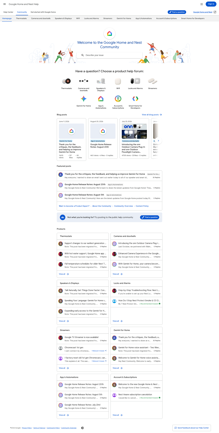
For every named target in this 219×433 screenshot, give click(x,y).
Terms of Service (39, 428)
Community (22, 12)
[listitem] (71, 139)
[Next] (158, 140)
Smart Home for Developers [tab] (192, 18)
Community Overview (123, 206)
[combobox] (109, 55)
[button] (5, 4)
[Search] (83, 55)
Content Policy (142, 206)
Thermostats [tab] (21, 18)
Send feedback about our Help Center (193, 428)
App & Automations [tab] (144, 18)
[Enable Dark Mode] (82, 428)
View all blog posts (150, 115)
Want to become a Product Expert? (74, 206)
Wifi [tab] (78, 18)
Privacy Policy (27, 428)
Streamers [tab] (107, 18)
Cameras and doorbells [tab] (40, 18)
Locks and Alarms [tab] (91, 18)
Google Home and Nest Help (24, 4)
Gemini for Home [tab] (124, 18)
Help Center (8, 12)
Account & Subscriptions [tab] (166, 18)
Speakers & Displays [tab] (63, 18)
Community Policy (53, 428)
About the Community (101, 206)
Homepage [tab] (7, 18)
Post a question (178, 12)
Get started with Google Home (43, 12)
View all (62, 274)
